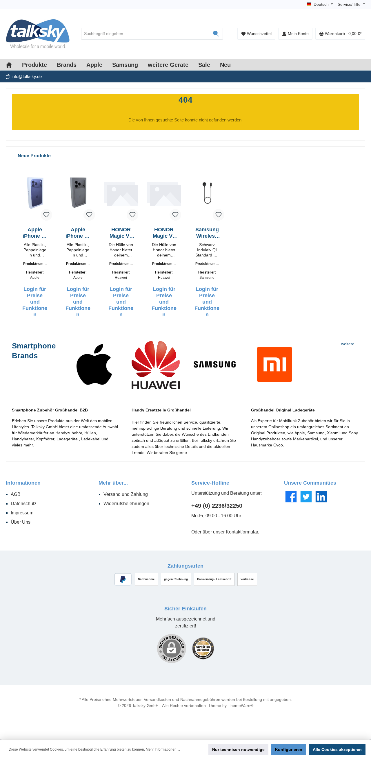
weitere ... (350, 343)
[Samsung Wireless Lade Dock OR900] (207, 193)
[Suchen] (216, 34)
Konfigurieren (288, 749)
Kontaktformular (242, 531)
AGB (16, 494)
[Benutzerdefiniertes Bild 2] (203, 648)
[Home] (14, 65)
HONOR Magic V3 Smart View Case (164, 233)
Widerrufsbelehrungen (126, 503)
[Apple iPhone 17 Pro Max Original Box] (35, 193)
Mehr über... (113, 483)
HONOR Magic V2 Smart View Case (121, 233)
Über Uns (20, 522)
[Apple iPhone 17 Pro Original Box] (78, 193)
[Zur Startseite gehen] (38, 33)
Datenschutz (24, 503)
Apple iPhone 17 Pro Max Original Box (35, 233)
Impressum (22, 512)
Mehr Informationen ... (163, 749)
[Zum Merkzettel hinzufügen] (46, 215)
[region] (185, 237)
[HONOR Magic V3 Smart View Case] (164, 193)
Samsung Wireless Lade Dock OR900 (207, 233)
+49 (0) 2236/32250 (216, 506)
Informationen (23, 483)
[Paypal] (123, 579)
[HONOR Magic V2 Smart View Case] (121, 193)
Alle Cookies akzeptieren (337, 749)
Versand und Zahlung (125, 494)
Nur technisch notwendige (238, 749)
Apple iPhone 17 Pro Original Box (78, 233)
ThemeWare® (240, 705)
